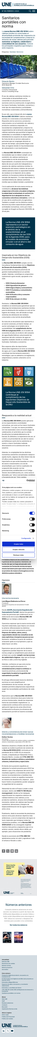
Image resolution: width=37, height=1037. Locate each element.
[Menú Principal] (33, 11)
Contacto (4, 1005)
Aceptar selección (18, 549)
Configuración (26, 538)
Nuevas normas (6, 965)
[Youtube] (12, 1030)
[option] (18, 877)
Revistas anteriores (7, 1003)
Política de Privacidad (8, 1016)
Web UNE (4, 999)
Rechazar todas (18, 555)
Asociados (5, 969)
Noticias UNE (5, 961)
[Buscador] (30, 11)
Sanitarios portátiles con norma (11, 993)
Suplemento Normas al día (9, 1009)
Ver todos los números (18, 925)
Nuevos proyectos (7, 967)
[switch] (32, 518)
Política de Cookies (7, 1018)
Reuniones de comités (8, 963)
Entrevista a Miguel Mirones (10, 982)
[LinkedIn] (3, 1030)
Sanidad (13, 52)
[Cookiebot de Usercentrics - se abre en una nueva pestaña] (26, 481)
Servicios (19, 52)
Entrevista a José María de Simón (11, 987)
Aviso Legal (5, 1014)
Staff (3, 1001)
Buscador (5, 1007)
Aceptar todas (18, 544)
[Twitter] (7, 1030)
